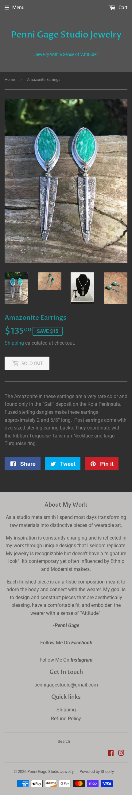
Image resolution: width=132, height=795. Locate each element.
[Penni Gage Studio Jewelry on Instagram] (121, 754)
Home (10, 79)
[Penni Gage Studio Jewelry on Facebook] (110, 754)
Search (64, 741)
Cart (122, 7)
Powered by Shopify (97, 771)
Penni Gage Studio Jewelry (66, 35)
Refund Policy (66, 719)
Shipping (14, 343)
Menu (18, 7)
